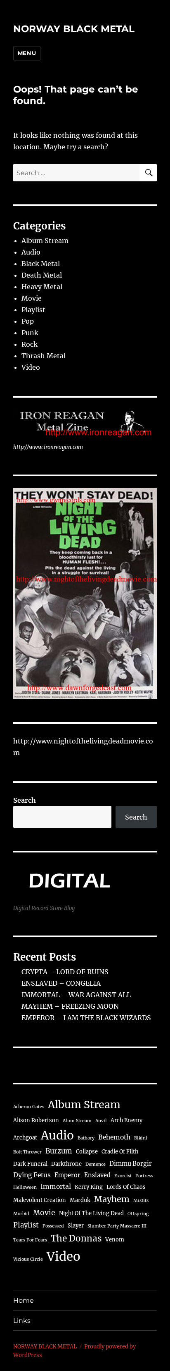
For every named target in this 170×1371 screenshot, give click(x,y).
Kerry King (89, 1186)
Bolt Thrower (27, 1152)
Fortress (144, 1176)
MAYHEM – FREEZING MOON (70, 1006)
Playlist (33, 310)
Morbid (21, 1213)
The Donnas (76, 1238)
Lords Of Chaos (126, 1186)
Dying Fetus (32, 1175)
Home (23, 1300)
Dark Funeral (30, 1163)
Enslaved (97, 1175)
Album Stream (44, 240)
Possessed (53, 1226)
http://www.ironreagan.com (48, 447)
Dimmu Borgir (130, 1163)
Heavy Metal (41, 287)
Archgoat (25, 1137)
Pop (27, 321)
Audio (30, 252)
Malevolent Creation (39, 1200)
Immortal (55, 1186)
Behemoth (114, 1137)
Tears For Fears (30, 1240)
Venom (114, 1239)
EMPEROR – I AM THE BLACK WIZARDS (86, 1018)
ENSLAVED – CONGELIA (61, 983)
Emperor (67, 1175)
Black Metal (40, 263)
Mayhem (112, 1199)
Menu (27, 53)
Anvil (101, 1120)
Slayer (76, 1225)
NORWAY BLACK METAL (74, 29)
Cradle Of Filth (120, 1151)
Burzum (58, 1151)
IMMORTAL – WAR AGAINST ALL (76, 995)
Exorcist (123, 1176)
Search (24, 800)
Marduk (80, 1200)
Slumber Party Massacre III (116, 1226)
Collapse (87, 1151)
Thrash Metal (43, 356)
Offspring (138, 1213)
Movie (31, 298)
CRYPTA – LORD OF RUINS (65, 972)
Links (22, 1321)
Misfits (141, 1200)
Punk (29, 333)
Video (30, 367)
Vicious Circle (28, 1259)
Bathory (86, 1138)
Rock (29, 344)
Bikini (140, 1138)
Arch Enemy (126, 1120)
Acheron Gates (28, 1106)
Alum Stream (77, 1120)
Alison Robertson (36, 1120)
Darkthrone (66, 1163)
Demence (95, 1164)
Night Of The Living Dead (91, 1213)
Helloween (25, 1187)
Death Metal (41, 275)
